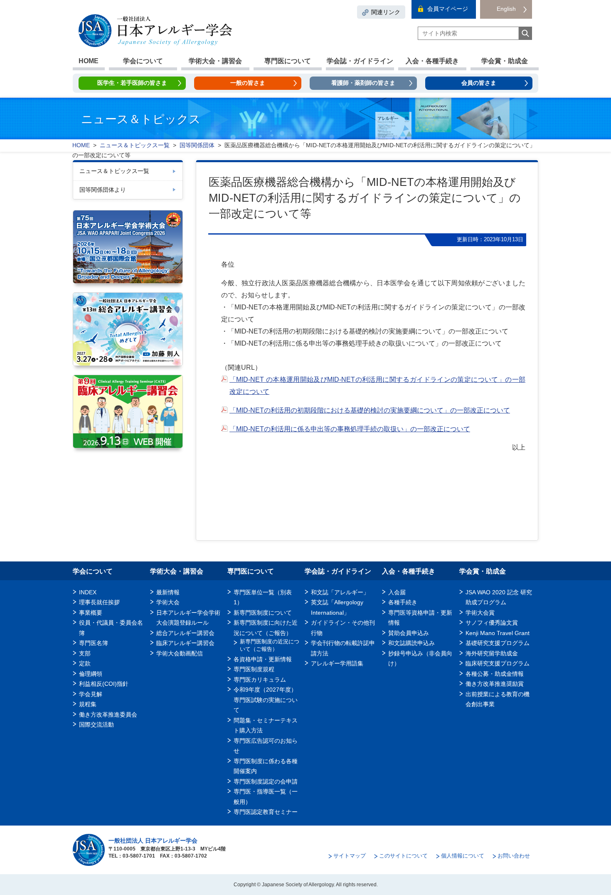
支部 (85, 653)
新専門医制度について (263, 612)
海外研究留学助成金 (492, 653)
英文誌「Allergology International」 (337, 607)
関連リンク (385, 12)
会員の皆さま (478, 82)
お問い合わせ (514, 856)
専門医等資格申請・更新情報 (420, 617)
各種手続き (402, 602)
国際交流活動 (96, 724)
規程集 (87, 704)
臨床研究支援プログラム (498, 663)
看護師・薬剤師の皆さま (363, 82)
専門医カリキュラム (260, 679)
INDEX (87, 592)
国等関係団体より (102, 189)
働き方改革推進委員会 (108, 714)
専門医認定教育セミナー (266, 811)
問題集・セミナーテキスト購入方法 (266, 725)
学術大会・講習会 (215, 60)
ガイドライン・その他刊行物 (343, 627)
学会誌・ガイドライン (360, 60)
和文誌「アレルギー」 (340, 592)
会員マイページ (447, 8)
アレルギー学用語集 (337, 663)
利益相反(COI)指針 (103, 683)
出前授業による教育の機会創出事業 (498, 699)
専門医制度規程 (254, 669)
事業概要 (90, 612)
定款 (85, 663)
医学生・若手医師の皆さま (132, 82)
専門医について (287, 60)
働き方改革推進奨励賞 (498, 683)
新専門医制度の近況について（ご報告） (269, 645)
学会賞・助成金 (504, 60)
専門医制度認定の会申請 (266, 781)
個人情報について (462, 856)
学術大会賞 (480, 612)
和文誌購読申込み (411, 643)
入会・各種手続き (432, 60)
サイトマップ (349, 856)
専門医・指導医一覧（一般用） (266, 796)
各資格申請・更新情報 (263, 659)
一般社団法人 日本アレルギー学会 (152, 840)
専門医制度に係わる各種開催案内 (266, 766)
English (506, 8)
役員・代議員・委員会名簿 (111, 627)
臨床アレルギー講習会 (185, 643)
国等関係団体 (197, 145)
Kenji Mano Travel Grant (498, 633)
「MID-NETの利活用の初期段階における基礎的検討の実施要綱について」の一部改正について (369, 410)
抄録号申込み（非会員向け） (420, 658)
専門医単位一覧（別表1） (263, 597)
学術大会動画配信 (179, 653)
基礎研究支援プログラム (498, 643)
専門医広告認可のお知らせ (266, 745)
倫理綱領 (90, 673)
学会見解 (90, 694)
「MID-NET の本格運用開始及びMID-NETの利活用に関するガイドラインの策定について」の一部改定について (377, 385)
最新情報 (168, 592)
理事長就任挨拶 (99, 602)
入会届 (397, 592)
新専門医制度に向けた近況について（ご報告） (266, 627)
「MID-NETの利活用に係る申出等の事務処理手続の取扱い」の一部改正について (349, 429)
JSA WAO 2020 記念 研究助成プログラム (499, 597)
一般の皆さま (247, 82)
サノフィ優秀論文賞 (492, 622)
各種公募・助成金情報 (495, 673)
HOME (89, 60)
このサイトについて (403, 856)
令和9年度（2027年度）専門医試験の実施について (266, 699)
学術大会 (168, 602)
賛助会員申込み (408, 633)
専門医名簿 (93, 643)
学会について (143, 60)
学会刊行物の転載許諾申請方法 (343, 648)
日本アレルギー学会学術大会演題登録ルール (188, 617)
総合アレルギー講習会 (185, 633)
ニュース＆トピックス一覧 (114, 171)
